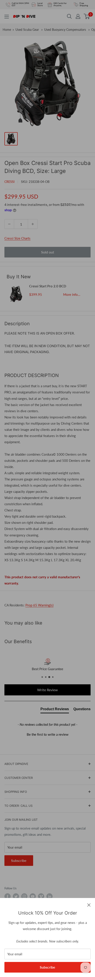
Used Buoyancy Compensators (65, 29)
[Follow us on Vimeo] (41, 896)
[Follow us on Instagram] (24, 896)
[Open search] (69, 16)
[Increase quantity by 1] (32, 224)
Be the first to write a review (47, 734)
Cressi (9, 182)
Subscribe (47, 967)
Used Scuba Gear (27, 29)
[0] (87, 16)
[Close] (89, 905)
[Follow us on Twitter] (16, 896)
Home (7, 29)
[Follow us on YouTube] (33, 896)
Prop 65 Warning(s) (39, 605)
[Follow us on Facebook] (7, 896)
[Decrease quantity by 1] (9, 224)
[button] (47, 734)
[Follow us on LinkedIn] (49, 896)
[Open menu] (6, 16)
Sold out (47, 252)
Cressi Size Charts (17, 238)
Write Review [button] (47, 690)
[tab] (54, 710)
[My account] (78, 16)
